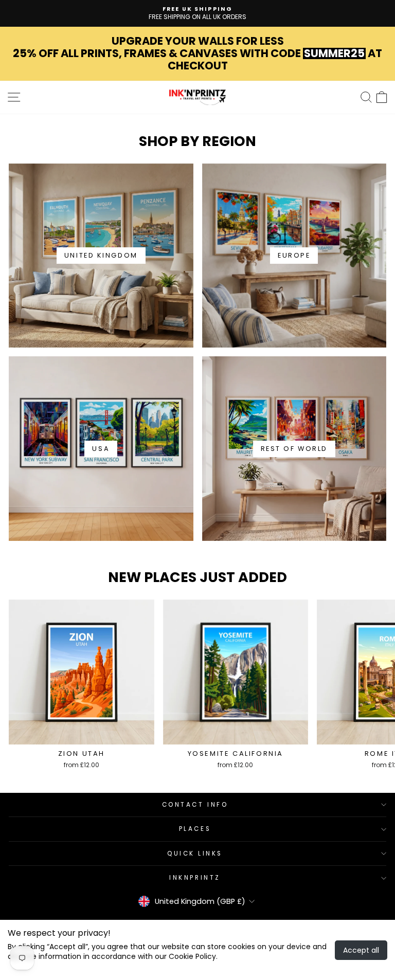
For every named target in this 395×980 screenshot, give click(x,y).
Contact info (195, 805)
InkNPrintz (194, 878)
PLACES (195, 829)
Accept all (361, 950)
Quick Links (195, 853)
